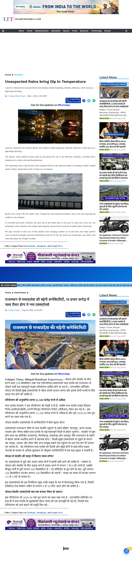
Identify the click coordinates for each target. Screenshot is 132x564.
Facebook (31, 246)
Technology (96, 31)
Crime (74, 31)
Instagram (41, 246)
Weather (18, 74)
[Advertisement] (66, 51)
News (21, 31)
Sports (66, 31)
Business (84, 31)
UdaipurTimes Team (17, 96)
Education (55, 31)
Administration (42, 31)
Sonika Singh (14, 310)
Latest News (108, 77)
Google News (57, 246)
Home (8, 74)
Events (107, 31)
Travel (29, 31)
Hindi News (20, 292)
